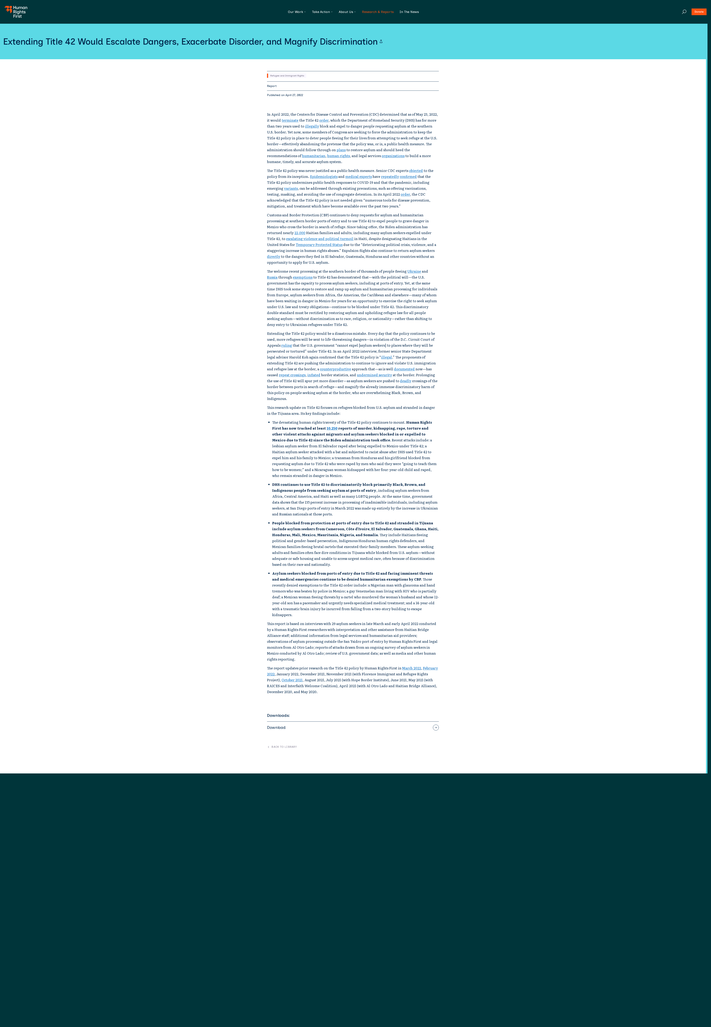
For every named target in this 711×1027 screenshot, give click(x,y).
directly (273, 256)
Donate (699, 11)
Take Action (321, 12)
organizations (393, 155)
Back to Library (284, 746)
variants (291, 188)
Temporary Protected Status (319, 244)
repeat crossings (292, 374)
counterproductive (335, 368)
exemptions (303, 277)
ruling (286, 345)
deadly (405, 380)
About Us (346, 12)
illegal (386, 357)
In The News (409, 12)
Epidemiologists (324, 176)
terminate (290, 120)
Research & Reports (378, 12)
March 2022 (411, 668)
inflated (313, 374)
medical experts (358, 176)
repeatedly (390, 176)
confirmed (408, 176)
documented (404, 368)
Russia (272, 277)
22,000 (299, 232)
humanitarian (313, 155)
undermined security (374, 374)
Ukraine (414, 271)
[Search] (684, 11)
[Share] (381, 41)
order (323, 120)
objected (416, 170)
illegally (312, 126)
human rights (338, 155)
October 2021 (292, 679)
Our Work (295, 12)
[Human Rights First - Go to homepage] (15, 12)
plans (341, 149)
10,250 (332, 428)
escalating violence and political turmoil (319, 238)
